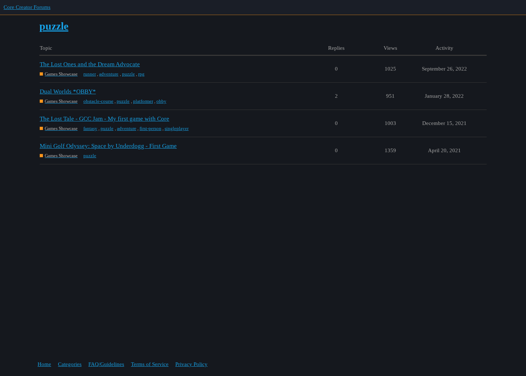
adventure (108, 74)
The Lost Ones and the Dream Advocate (90, 64)
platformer (143, 101)
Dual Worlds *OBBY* (68, 91)
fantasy (90, 128)
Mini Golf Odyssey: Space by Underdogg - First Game (108, 146)
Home (44, 364)
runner (89, 74)
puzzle (128, 74)
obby (161, 101)
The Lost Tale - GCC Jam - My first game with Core (104, 118)
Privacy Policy (191, 364)
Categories (70, 364)
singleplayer (177, 128)
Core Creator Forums (27, 7)
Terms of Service (150, 364)
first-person (150, 128)
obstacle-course (98, 101)
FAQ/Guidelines (106, 364)
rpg (141, 74)
